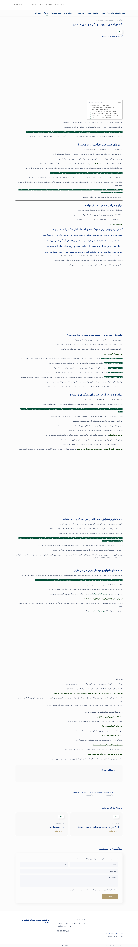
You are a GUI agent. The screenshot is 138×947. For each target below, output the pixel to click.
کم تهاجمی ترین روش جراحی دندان (99, 105)
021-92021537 (18, 4)
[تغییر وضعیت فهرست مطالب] (118, 102)
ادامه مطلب (58, 831)
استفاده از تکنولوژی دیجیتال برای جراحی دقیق (103, 117)
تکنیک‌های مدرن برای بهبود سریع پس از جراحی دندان (105, 111)
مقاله (119, 32)
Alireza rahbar (103, 20)
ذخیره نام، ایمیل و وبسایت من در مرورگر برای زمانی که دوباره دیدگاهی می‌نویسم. (93, 889)
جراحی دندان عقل (55, 827)
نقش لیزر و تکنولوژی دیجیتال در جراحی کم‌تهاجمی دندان (106, 115)
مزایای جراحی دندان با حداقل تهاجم (101, 109)
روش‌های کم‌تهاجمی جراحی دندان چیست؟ (103, 107)
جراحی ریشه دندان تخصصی (96, 611)
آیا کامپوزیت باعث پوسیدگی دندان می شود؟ (98, 827)
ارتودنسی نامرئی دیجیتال (101, 594)
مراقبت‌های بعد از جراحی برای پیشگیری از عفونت (104, 113)
